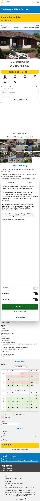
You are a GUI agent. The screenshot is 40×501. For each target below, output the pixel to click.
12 (8, 379)
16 (8, 404)
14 (32, 401)
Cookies (15, 478)
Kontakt (7, 483)
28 (17, 385)
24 (32, 382)
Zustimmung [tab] (10, 182)
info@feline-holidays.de (28, 494)
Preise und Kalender (18, 72)
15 (36, 401)
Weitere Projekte (29, 487)
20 (27, 404)
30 (27, 385)
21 (32, 404)
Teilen (37, 25)
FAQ (20, 478)
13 (27, 401)
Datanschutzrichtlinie (20, 219)
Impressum (20, 483)
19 (22, 404)
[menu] (38, 2)
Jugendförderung (18, 487)
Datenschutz (9, 478)
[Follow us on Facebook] (25, 499)
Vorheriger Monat (11, 367)
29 (22, 385)
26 (8, 385)
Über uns (13, 483)
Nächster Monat (29, 367)
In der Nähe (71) (6, 20)
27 (13, 385)
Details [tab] (29, 182)
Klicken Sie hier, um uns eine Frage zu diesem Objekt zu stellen (19, 461)
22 (36, 404)
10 (32, 376)
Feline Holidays (20, 2)
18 (17, 404)
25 (36, 382)
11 (36, 376)
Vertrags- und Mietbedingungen (20, 449)
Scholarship (8, 487)
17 (13, 404)
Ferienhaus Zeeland (7, 470)
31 (32, 385)
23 (8, 407)
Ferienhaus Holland (6, 468)
